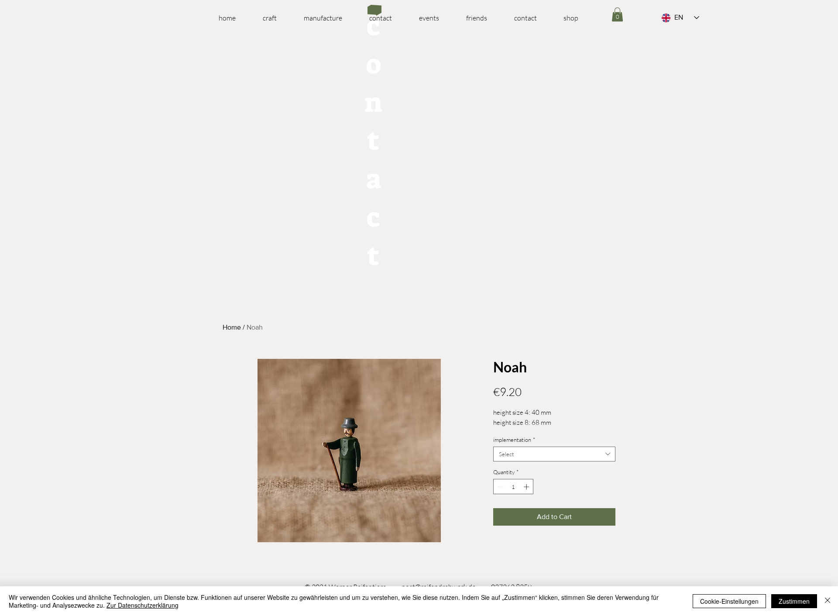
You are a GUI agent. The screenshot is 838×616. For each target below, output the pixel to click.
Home (232, 327)
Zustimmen (794, 601)
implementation (514, 439)
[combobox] (554, 454)
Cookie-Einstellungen (729, 601)
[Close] (827, 601)
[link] (617, 14)
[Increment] (527, 486)
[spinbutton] (513, 486)
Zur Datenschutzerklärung (142, 605)
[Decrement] (500, 486)
